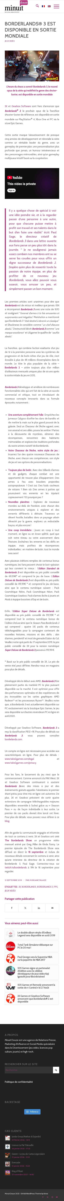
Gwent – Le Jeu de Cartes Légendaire (28, 1154)
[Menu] (55, 6)
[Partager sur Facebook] (11, 908)
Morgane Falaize (38, 880)
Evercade (16, 1162)
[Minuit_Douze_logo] (26, 6)
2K (6, 106)
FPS (56, 887)
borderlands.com (13, 739)
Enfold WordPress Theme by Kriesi (34, 1194)
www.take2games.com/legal (19, 759)
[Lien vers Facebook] (43, 1197)
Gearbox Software (21, 106)
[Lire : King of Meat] (7, 1172)
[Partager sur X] (25, 908)
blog (7, 821)
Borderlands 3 (45, 887)
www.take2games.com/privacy (20, 762)
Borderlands (29, 887)
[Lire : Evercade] (7, 1164)
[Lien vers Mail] (57, 1197)
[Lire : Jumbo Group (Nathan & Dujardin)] (7, 1138)
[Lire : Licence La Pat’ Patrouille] (7, 1147)
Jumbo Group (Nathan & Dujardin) (26, 1136)
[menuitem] (36, 6)
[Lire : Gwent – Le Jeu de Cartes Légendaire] (7, 1155)
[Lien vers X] (47, 1197)
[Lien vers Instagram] (52, 1197)
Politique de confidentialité (19, 1082)
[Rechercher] (36, 6)
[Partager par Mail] (52, 908)
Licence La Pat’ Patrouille (23, 1145)
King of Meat (17, 1171)
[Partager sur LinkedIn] (39, 908)
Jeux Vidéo (10, 41)
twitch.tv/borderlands (16, 867)
